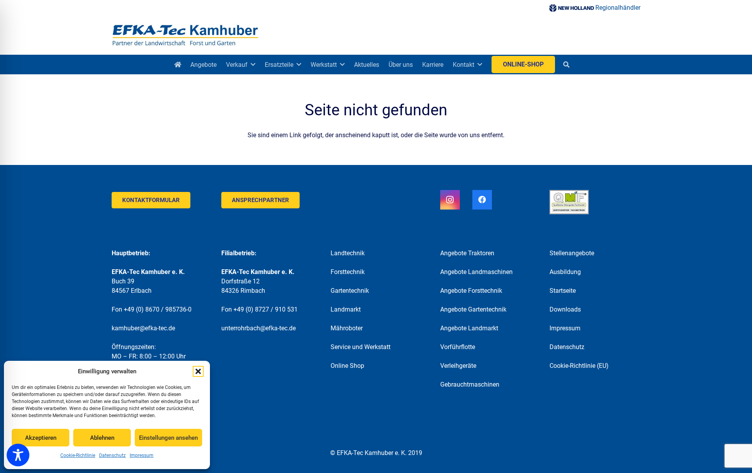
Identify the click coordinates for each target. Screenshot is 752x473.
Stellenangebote (572, 253)
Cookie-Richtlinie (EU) (579, 365)
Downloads (565, 309)
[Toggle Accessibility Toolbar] (18, 455)
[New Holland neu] (571, 8)
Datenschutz (112, 455)
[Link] (185, 35)
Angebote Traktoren (467, 253)
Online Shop (347, 365)
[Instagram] (450, 200)
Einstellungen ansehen (168, 437)
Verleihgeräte (458, 365)
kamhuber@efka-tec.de (143, 328)
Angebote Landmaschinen (476, 272)
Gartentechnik (350, 290)
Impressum (142, 455)
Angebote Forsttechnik (471, 290)
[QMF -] (595, 202)
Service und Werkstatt (360, 347)
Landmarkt (346, 309)
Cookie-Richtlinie (77, 455)
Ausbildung (565, 272)
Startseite (563, 290)
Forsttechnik (348, 272)
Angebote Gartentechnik (473, 309)
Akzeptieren (40, 437)
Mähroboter (347, 328)
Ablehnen (102, 437)
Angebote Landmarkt (469, 328)
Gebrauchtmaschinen (469, 384)
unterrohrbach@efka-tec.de (258, 328)
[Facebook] (482, 200)
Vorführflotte (457, 347)
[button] (198, 371)
